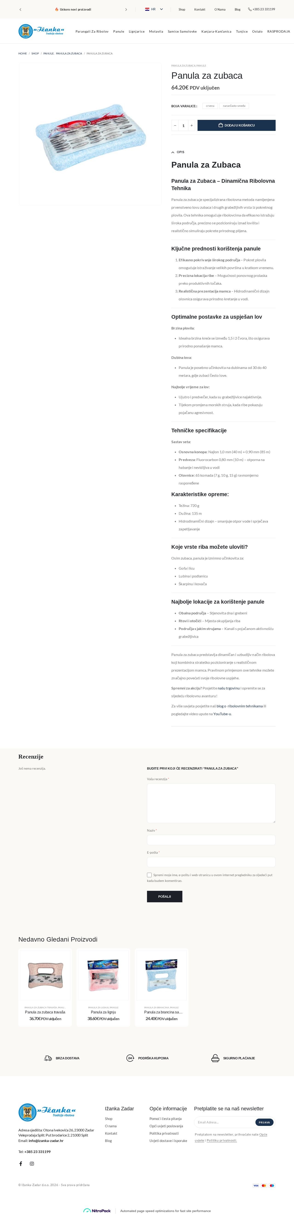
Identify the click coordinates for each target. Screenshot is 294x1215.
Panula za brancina (156, 1007)
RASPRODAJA (278, 31)
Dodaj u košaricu (240, 125)
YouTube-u (222, 714)
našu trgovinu (229, 688)
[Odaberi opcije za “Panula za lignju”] (121, 957)
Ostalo (257, 31)
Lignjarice (137, 31)
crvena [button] (210, 105)
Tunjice (242, 31)
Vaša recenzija (158, 779)
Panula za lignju (98, 1007)
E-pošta (153, 853)
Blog (237, 9)
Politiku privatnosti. (222, 1140)
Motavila (156, 31)
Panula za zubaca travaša (41, 1007)
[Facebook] (20, 1163)
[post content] (45, 975)
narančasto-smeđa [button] (234, 105)
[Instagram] (32, 1163)
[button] (20, 9)
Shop (182, 9)
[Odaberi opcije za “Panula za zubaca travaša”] (63, 957)
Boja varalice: (183, 106)
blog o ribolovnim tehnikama (240, 706)
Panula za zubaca (183, 65)
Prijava (264, 1122)
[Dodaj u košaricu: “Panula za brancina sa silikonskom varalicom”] (179, 957)
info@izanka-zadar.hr (46, 1140)
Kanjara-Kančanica (216, 31)
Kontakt (199, 9)
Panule (118, 31)
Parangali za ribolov (92, 31)
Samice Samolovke (182, 31)
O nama (220, 9)
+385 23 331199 (37, 1151)
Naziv (152, 830)
